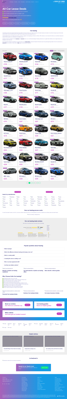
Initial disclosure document (59, 384)
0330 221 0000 (4, 378)
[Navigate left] (17, 234)
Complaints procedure (58, 381)
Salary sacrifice (39, 385)
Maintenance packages (41, 383)
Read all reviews (39, 228)
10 (37, 182)
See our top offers (17, 191)
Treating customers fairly (58, 389)
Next (40, 183)
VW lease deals (24, 390)
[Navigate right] (50, 234)
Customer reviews (40, 381)
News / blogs (39, 384)
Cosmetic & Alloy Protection (41, 389)
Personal (51, 50)
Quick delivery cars (49, 191)
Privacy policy (57, 385)
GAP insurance (39, 388)
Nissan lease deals (24, 388)
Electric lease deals (24, 383)
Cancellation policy (58, 378)
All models (10, 23)
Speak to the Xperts (61, 2)
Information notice (57, 383)
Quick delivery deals (25, 384)
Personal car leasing (25, 385)
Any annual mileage (25, 23)
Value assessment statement (59, 390)
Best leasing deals (24, 378)
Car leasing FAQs (24, 382)
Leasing (38, 382)
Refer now (59, 313)
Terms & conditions (57, 388)
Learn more (59, 304)
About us (38, 378)
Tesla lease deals (24, 389)
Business (55, 50)
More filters (32, 23)
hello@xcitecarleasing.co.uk (6, 381)
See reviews (27, 304)
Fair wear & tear (57, 382)
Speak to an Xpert (44, 367)
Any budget (17, 23)
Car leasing (23, 381)
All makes (4, 23)
